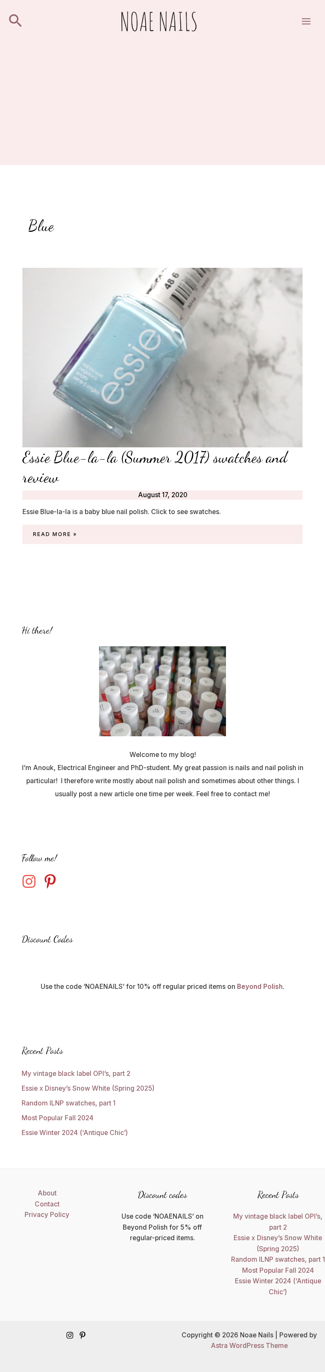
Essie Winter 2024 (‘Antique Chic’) (75, 1133)
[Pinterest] (82, 1335)
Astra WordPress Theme (249, 1346)
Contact (47, 1204)
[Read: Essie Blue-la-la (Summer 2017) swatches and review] (162, 357)
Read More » (55, 535)
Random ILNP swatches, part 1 (69, 1103)
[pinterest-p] (52, 881)
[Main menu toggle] (306, 21)
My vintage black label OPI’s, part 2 (76, 1074)
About (47, 1193)
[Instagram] (70, 1335)
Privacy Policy (47, 1215)
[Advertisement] (162, 106)
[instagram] (31, 881)
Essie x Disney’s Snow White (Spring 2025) (88, 1088)
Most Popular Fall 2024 (58, 1118)
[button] (15, 21)
